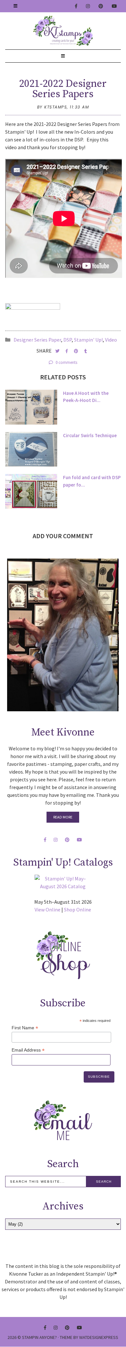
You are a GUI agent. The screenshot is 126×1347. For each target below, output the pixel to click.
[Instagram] (88, 6)
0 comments (66, 362)
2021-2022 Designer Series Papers (63, 89)
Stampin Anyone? (39, 1337)
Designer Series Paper (37, 339)
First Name (25, 1028)
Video (111, 339)
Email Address (28, 1050)
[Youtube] (115, 6)
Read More (62, 817)
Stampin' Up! (88, 339)
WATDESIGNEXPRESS (98, 1337)
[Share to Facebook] (67, 351)
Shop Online (77, 909)
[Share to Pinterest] (76, 351)
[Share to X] (57, 351)
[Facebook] (76, 6)
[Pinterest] (101, 6)
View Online (47, 909)
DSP (67, 339)
